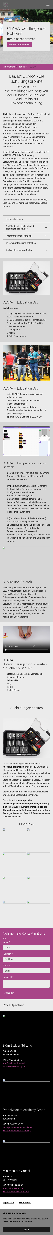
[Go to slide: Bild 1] (19, 754)
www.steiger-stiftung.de (14, 1066)
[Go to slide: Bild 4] (34, 754)
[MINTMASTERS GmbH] (5, 4)
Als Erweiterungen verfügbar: (19, 250)
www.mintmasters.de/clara (16, 1191)
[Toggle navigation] (48, 4)
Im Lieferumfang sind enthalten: (21, 243)
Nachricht (8, 977)
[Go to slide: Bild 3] (29, 754)
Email (6, 965)
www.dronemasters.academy (17, 1130)
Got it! (26, 1229)
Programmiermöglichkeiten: (19, 236)
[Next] (47, 738)
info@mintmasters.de (13, 1188)
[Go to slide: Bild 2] (24, 754)
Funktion (8, 954)
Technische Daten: (14, 219)
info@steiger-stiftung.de (14, 1063)
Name (6, 942)
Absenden (9, 993)
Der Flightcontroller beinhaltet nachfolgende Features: (20, 227)
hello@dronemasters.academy (17, 1127)
